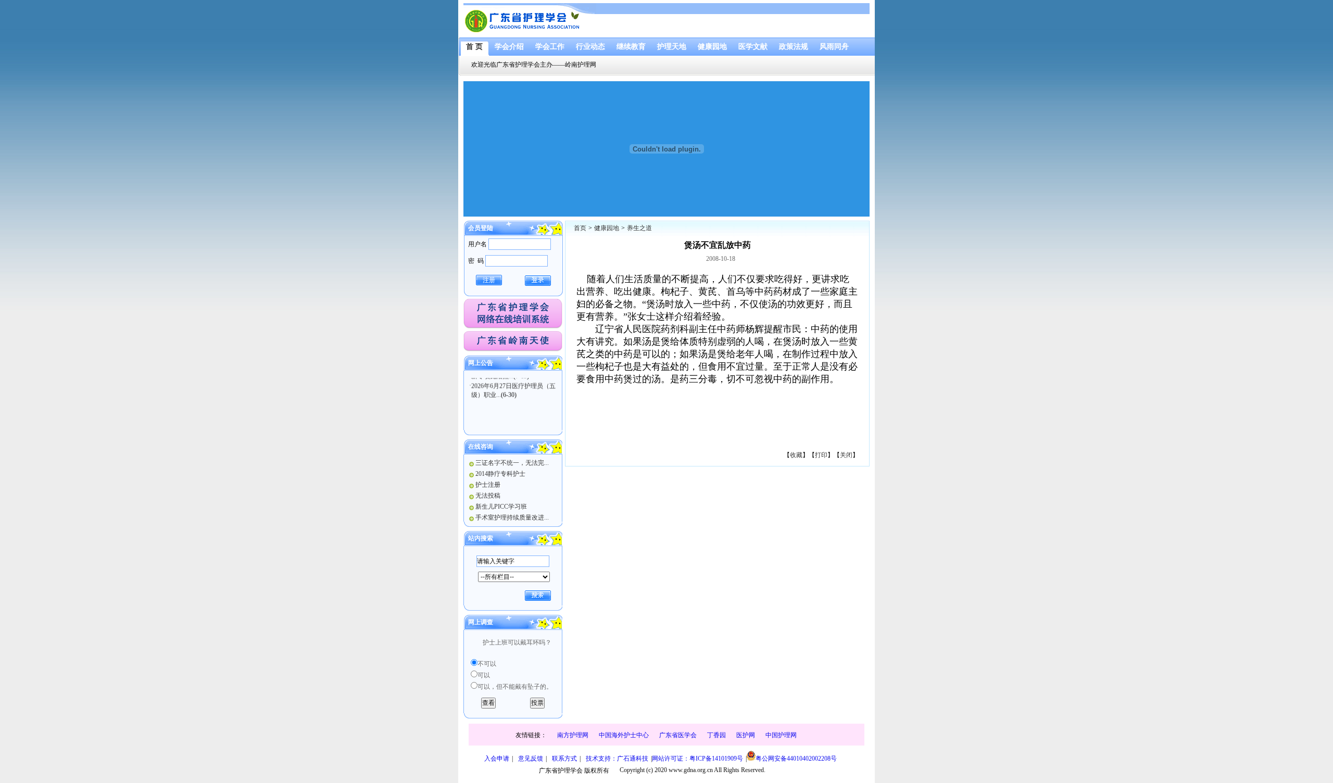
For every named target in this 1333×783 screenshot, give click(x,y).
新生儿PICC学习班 (501, 506)
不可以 (486, 663)
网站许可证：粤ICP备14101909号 (697, 758)
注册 (489, 280)
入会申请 (496, 758)
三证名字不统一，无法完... (512, 462)
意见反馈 (530, 758)
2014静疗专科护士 (500, 473)
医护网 (745, 735)
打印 (821, 455)
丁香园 (716, 735)
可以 (483, 675)
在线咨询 (480, 446)
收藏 (796, 455)
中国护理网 (781, 735)
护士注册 (487, 484)
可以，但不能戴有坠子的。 (514, 686)
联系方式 (564, 758)
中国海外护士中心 (624, 735)
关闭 (846, 455)
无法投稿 (487, 495)
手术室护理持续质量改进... (512, 517)
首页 (580, 228)
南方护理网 (572, 735)
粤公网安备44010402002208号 (796, 758)
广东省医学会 (678, 735)
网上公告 (480, 363)
